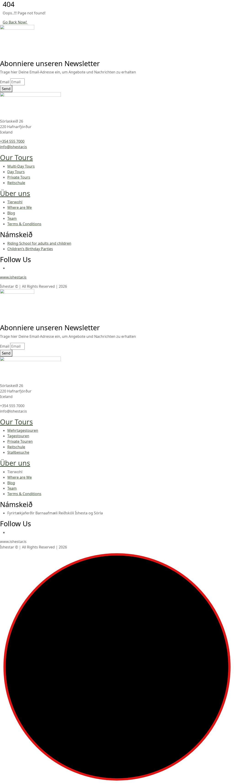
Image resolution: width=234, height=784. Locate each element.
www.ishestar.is (13, 277)
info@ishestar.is (13, 146)
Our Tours (16, 157)
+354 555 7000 (12, 141)
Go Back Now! (15, 22)
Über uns (15, 193)
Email (4, 81)
